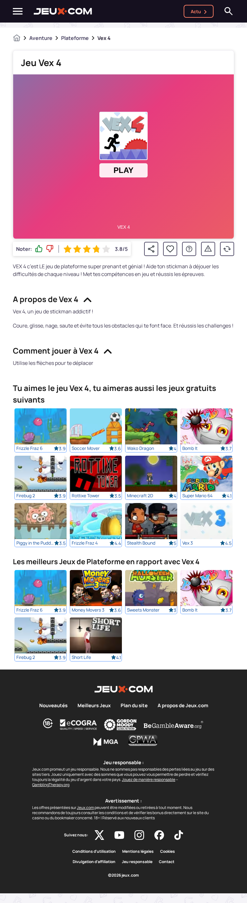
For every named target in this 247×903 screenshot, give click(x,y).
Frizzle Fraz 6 (29, 448)
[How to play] (189, 249)
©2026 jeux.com (123, 875)
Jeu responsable (137, 862)
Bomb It (189, 448)
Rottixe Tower (85, 496)
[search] (228, 11)
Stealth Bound (141, 543)
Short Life (81, 657)
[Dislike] (50, 249)
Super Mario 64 (197, 496)
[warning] (208, 248)
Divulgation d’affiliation (94, 862)
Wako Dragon (140, 448)
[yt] (119, 835)
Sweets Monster (143, 610)
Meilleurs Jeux (94, 705)
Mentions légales (138, 851)
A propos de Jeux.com (183, 705)
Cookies (167, 851)
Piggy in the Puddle (35, 543)
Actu (196, 11)
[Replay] (227, 249)
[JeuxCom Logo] (63, 11)
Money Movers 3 (88, 610)
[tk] (178, 835)
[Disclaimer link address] (78, 724)
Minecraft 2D (140, 496)
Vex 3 (187, 543)
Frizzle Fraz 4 (85, 543)
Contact (166, 862)
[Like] (39, 249)
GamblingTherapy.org (50, 784)
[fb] (159, 835)
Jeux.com (85, 807)
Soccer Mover (86, 448)
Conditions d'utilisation (94, 851)
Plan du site (134, 705)
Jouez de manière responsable (148, 779)
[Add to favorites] (170, 249)
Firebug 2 (25, 496)
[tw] (99, 835)
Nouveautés (53, 705)
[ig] (139, 835)
